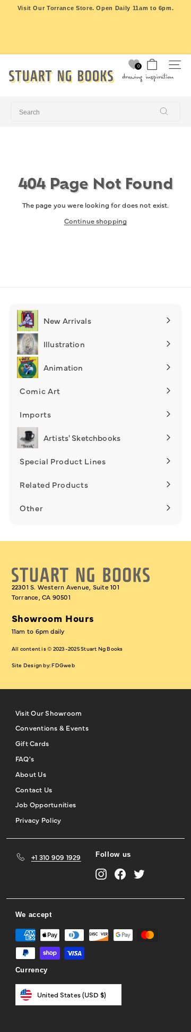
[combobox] (95, 112)
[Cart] (152, 64)
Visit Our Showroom (48, 712)
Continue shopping (95, 220)
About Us (30, 774)
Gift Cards (32, 743)
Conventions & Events (52, 727)
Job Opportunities (45, 804)
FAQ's (24, 758)
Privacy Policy (38, 819)
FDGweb (62, 665)
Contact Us (34, 789)
